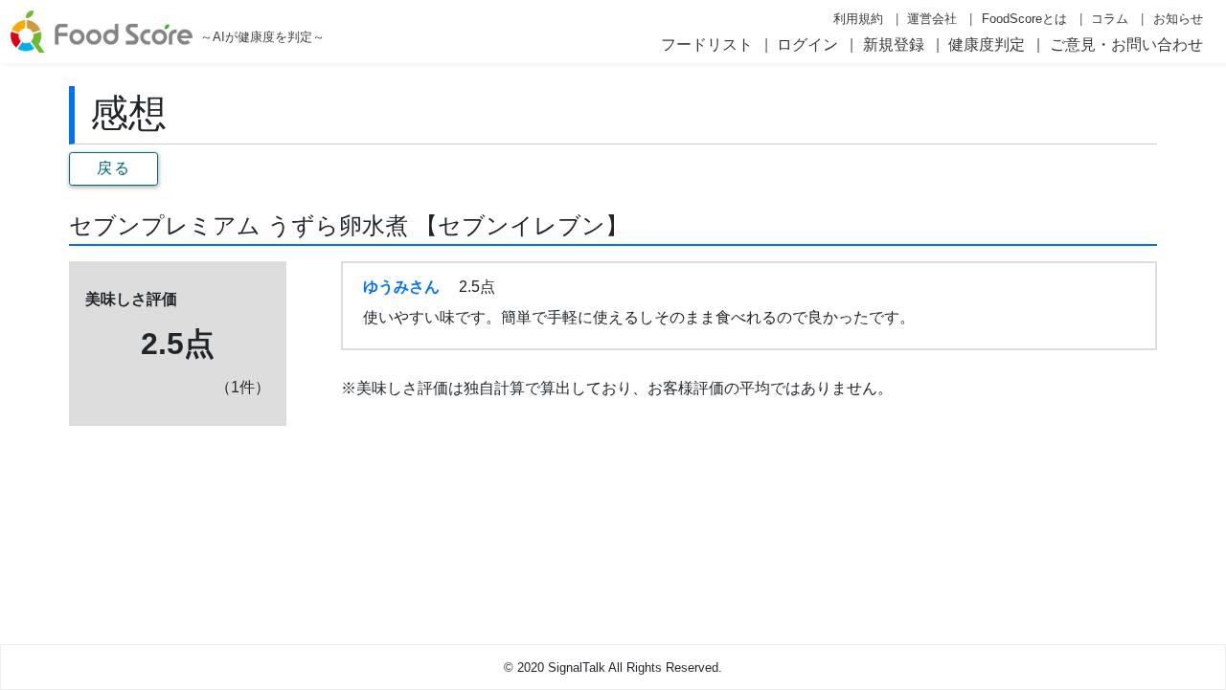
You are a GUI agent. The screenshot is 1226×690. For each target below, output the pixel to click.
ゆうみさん (401, 286)
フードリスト (707, 44)
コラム (1109, 18)
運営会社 (932, 18)
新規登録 (893, 44)
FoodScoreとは (1024, 18)
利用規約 (858, 18)
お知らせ (1178, 18)
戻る (113, 168)
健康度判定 (986, 44)
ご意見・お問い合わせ (1126, 44)
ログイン (807, 44)
